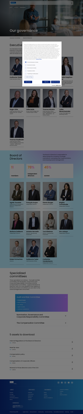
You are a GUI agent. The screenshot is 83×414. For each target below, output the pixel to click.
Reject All (46, 81)
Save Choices (28, 81)
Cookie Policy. (39, 59)
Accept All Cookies (55, 81)
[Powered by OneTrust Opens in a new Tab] (56, 85)
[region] (42, 63)
